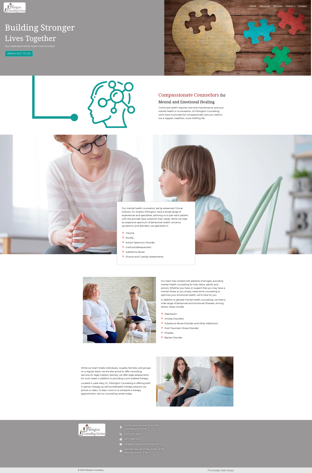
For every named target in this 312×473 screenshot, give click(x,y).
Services (277, 6)
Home (252, 6)
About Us (265, 6)
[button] (19, 53)
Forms (289, 6)
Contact (302, 6)
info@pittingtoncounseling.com (141, 444)
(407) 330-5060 (132, 434)
